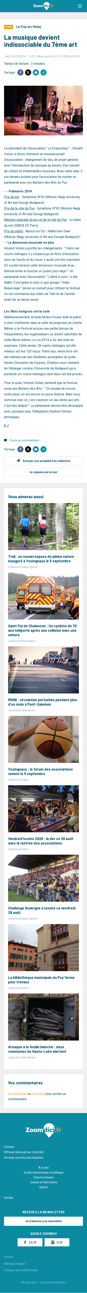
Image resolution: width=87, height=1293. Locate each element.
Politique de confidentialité (21, 1270)
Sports (43, 1187)
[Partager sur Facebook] (20, 72)
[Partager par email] (36, 72)
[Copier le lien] (43, 72)
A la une (43, 1167)
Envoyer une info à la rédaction (23, 1157)
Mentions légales (15, 1263)
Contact (9, 1146)
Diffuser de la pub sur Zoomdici (24, 1152)
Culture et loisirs (43, 1177)
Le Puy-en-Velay (28, 27)
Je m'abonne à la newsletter (43, 1221)
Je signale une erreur (43, 472)
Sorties (8, 1197)
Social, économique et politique (43, 1172)
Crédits (8, 1257)
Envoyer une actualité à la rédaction (46, 461)
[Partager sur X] (28, 72)
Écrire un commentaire (24, 440)
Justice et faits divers (43, 1182)
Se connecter (17, 1094)
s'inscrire (38, 1094)
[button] (80, 6)
